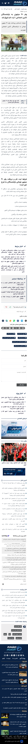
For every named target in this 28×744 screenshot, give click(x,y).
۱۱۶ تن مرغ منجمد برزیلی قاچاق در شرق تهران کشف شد (13, 520)
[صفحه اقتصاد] (20, 3)
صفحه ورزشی (18, 638)
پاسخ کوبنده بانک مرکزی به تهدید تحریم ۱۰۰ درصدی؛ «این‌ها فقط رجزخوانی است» (13, 505)
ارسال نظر (22, 385)
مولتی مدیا (24, 441)
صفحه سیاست (11, 638)
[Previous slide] (25, 430)
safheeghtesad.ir (14, 653)
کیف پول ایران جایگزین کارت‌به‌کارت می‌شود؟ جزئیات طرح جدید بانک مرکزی (13, 515)
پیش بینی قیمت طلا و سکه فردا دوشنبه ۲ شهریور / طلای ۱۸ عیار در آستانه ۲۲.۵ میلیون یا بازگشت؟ (18, 724)
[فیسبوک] (19, 328)
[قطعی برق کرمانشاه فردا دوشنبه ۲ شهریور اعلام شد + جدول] (5, 732)
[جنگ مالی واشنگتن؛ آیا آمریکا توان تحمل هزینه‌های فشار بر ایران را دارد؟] (23, 666)
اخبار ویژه (24, 661)
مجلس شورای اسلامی (17, 634)
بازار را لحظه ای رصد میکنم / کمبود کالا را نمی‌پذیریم (12, 412)
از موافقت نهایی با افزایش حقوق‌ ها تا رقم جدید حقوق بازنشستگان (12, 262)
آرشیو (3, 658)
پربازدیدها (24, 711)
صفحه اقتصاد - (23, 56)
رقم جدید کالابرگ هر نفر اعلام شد (17, 592)
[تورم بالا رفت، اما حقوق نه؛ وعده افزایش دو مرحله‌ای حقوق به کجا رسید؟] (23, 681)
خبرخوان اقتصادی (22, 419)
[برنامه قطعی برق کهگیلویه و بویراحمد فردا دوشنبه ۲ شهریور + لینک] (5, 715)
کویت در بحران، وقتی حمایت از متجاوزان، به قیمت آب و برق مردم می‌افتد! (13, 510)
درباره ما (8, 658)
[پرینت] (3, 321)
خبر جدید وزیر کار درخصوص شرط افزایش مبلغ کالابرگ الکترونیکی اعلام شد (13, 499)
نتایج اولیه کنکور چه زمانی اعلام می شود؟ (19, 694)
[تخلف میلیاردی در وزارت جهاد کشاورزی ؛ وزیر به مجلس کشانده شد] (23, 673)
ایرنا (9, 634)
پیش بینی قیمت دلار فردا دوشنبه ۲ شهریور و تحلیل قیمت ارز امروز (12, 293)
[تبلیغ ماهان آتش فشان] (14, 475)
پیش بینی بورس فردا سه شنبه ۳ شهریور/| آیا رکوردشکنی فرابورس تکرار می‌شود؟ (13, 494)
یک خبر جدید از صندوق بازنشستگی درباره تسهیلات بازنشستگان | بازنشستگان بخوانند (12, 258)
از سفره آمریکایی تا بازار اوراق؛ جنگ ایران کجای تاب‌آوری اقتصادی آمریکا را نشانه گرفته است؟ (13, 612)
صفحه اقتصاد (4, 736)
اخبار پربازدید (23, 590)
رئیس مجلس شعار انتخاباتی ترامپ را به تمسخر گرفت (12, 283)
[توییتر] (16, 328)
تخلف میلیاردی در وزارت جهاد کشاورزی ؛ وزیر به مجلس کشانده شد (12, 403)
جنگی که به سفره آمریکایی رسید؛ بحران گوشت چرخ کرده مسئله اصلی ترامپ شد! (13, 606)
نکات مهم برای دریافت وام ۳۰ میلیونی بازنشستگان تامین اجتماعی (10, 101)
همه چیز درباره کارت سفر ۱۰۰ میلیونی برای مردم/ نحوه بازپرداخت (13, 617)
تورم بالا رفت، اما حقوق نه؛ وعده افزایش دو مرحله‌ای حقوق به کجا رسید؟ (12, 407)
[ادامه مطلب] (2, 480)
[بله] (7, 321)
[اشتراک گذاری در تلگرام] (22, 321)
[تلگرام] (13, 328)
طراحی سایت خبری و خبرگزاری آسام (12, 741)
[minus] (6, 307)
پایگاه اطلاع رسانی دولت (16, 630)
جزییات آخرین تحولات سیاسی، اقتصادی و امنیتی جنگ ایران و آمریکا (12, 288)
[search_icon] (2, 3)
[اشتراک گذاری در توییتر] (26, 321)
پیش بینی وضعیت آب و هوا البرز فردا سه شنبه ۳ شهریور (13, 484)
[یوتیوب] (23, 328)
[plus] (10, 307)
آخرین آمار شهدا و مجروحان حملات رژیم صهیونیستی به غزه (13, 525)
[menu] (8, 3)
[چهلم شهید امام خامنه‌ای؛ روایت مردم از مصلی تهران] (14, 452)
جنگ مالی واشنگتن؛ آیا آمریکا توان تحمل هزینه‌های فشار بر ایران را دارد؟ (12, 398)
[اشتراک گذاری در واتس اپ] (14, 321)
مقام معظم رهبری (18, 626)
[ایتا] (10, 321)
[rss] (23, 655)
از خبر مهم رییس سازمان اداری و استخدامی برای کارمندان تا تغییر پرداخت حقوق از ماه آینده (13, 596)
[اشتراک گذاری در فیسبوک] (18, 321)
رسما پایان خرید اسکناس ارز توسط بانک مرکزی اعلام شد (13, 530)
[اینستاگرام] (10, 328)
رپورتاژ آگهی (23, 658)
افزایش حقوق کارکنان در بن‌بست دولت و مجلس (12, 297)
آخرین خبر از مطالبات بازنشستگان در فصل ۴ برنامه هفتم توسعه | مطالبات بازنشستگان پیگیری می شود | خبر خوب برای (12, 252)
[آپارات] (21, 655)
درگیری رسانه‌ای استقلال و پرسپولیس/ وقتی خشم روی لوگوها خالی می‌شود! (13, 489)
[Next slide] (3, 430)
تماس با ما (15, 658)
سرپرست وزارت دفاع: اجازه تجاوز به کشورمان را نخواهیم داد (15, 708)
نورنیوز (5, 634)
